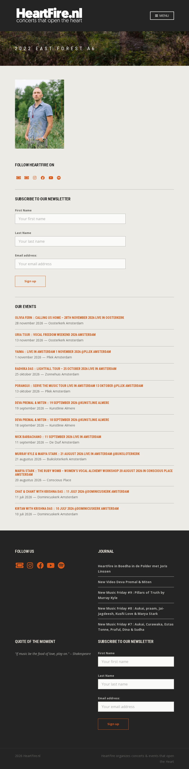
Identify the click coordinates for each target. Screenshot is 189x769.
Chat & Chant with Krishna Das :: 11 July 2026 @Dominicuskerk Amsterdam (72, 491)
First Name (23, 210)
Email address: (26, 255)
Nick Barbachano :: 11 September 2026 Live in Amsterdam (58, 437)
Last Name (23, 233)
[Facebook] (42, 177)
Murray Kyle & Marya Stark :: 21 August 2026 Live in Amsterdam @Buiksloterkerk (77, 454)
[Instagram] (34, 177)
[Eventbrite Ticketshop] (26, 177)
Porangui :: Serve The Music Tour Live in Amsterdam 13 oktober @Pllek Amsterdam (79, 386)
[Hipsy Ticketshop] (18, 177)
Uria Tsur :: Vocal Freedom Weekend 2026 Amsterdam (55, 335)
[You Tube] (50, 177)
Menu (163, 15)
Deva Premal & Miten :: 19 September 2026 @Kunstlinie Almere (62, 403)
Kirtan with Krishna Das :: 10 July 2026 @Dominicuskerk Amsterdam (67, 508)
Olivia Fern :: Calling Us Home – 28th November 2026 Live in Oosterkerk (69, 318)
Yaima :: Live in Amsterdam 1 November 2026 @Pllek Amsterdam (63, 352)
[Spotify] (58, 177)
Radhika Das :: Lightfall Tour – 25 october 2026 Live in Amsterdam (65, 369)
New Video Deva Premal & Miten (124, 582)
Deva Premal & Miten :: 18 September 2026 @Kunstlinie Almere (62, 420)
